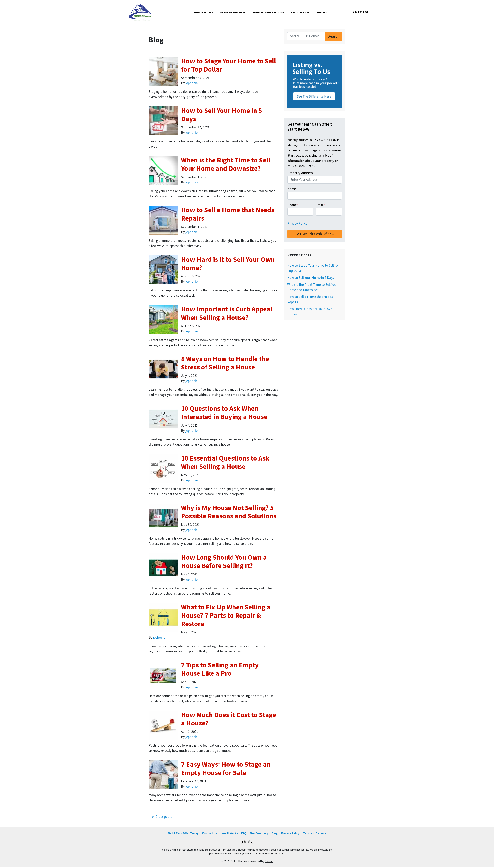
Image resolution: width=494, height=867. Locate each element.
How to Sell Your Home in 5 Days (221, 115)
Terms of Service (314, 833)
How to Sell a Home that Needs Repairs (227, 214)
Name (292, 189)
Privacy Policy (297, 223)
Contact (321, 12)
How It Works (204, 12)
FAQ (243, 833)
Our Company (259, 833)
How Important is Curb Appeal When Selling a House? (226, 313)
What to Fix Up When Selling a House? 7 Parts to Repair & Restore (226, 615)
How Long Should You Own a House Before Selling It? (224, 562)
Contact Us (209, 833)
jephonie (191, 83)
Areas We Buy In (231, 12)
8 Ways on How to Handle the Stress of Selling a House (225, 363)
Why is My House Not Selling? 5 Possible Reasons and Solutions (228, 512)
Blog (275, 833)
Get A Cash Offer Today (183, 833)
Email (321, 205)
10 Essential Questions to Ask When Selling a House (225, 462)
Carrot (269, 861)
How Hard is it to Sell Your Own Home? (228, 264)
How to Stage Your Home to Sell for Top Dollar (228, 65)
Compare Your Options (267, 12)
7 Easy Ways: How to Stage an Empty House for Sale (226, 769)
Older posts (163, 816)
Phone (293, 205)
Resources (298, 12)
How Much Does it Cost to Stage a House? (228, 719)
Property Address (301, 173)
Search (333, 36)
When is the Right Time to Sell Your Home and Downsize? (225, 164)
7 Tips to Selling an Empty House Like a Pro (220, 669)
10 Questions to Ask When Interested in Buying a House (224, 413)
